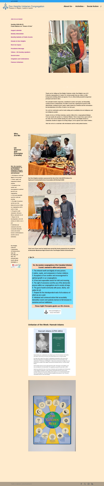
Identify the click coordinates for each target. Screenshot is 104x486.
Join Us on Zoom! (16, 19)
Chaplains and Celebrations (20, 59)
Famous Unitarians (17, 62)
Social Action (93, 6)
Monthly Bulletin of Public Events (22, 37)
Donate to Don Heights (18, 41)
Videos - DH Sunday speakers (20, 52)
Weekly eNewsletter (17, 34)
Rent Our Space (16, 45)
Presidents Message (17, 48)
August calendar (16, 30)
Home (59, 6)
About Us (68, 6)
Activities (79, 6)
